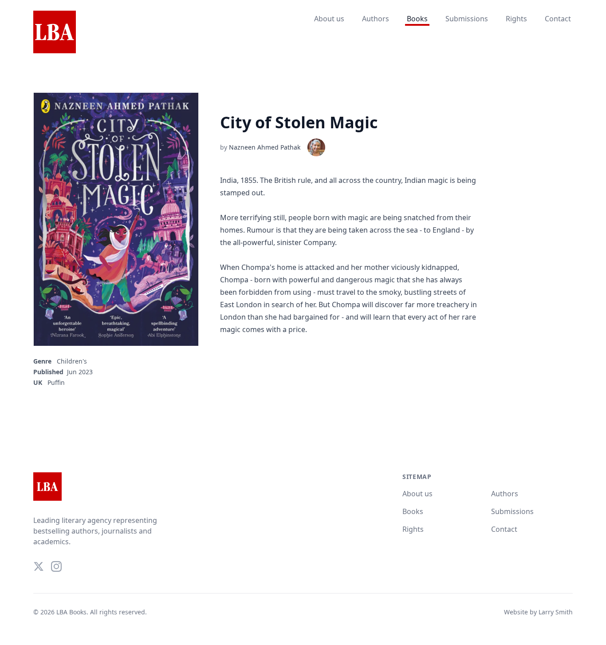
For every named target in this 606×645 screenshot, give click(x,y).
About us (329, 19)
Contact (558, 19)
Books (417, 19)
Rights (516, 19)
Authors (375, 19)
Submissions (466, 19)
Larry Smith (556, 612)
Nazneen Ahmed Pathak (264, 147)
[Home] (54, 32)
